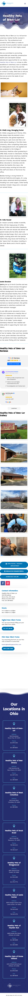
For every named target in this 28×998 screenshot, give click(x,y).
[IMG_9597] (14, 485)
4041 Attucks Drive (14, 870)
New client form (8, 648)
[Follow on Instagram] (8, 583)
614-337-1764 (14, 775)
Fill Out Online (7, 628)
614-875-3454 (14, 742)
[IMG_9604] (14, 555)
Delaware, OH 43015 (14, 840)
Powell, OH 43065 (14, 872)
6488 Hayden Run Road (14, 933)
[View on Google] (3, 394)
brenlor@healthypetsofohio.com (11, 644)
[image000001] (14, 438)
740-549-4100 (14, 909)
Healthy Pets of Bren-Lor (8, 62)
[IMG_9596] (14, 462)
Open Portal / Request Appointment (14, 565)
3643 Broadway (14, 736)
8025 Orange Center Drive (14, 902)
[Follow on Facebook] (3, 583)
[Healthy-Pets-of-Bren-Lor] (14, 532)
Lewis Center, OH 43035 (14, 904)
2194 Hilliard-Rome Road (14, 964)
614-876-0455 (14, 970)
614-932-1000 (14, 877)
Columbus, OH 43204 (14, 802)
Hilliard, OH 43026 (14, 935)
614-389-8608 (14, 940)
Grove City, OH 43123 (14, 738)
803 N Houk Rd (14, 838)
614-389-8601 (14, 807)
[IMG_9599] (14, 508)
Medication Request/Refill (15, 571)
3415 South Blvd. (14, 800)
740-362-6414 (14, 845)
